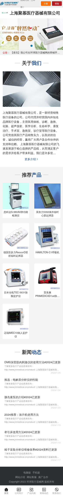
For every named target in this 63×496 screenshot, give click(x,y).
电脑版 (27, 472)
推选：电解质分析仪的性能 (21, 380)
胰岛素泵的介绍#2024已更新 (22, 397)
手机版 (36, 472)
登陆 (57, 3)
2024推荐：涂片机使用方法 (21, 415)
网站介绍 (20, 477)
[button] (4, 34)
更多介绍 (32, 159)
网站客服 (32, 477)
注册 (46, 3)
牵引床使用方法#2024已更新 (22, 432)
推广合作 (43, 477)
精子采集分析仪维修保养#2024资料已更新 (30, 449)
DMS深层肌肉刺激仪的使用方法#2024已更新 (32, 362)
